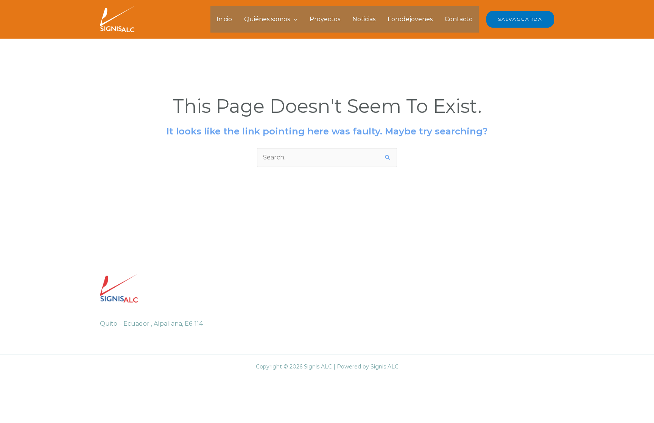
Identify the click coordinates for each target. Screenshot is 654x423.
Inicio (224, 19)
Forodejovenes (410, 19)
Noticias (363, 19)
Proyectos (325, 19)
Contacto (459, 19)
